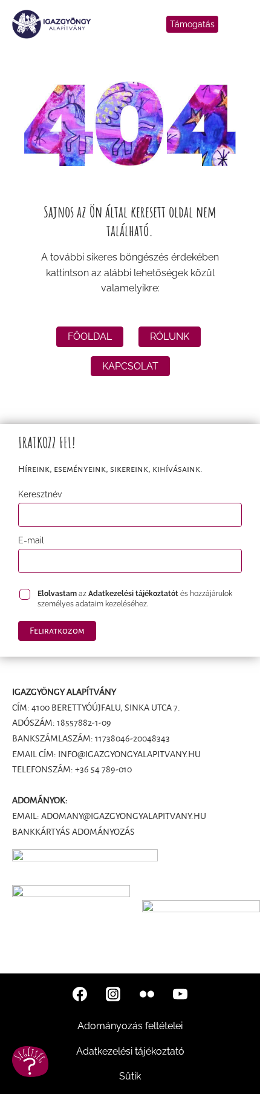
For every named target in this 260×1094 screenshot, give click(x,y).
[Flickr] (146, 994)
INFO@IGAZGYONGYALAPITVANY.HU (129, 754)
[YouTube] (180, 994)
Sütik (130, 1076)
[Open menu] (239, 24)
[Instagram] (113, 994)
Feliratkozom (57, 630)
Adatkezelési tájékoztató (130, 1051)
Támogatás (192, 24)
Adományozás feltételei (130, 1026)
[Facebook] (79, 994)
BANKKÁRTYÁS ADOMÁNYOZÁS (73, 832)
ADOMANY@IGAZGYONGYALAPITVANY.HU (123, 816)
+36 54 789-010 (103, 769)
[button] (30, 1061)
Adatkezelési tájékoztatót (133, 593)
